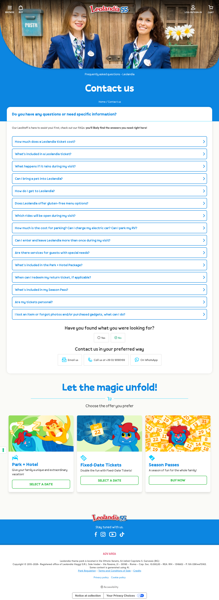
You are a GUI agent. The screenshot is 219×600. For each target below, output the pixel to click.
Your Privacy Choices (120, 595)
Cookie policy (118, 577)
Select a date (41, 484)
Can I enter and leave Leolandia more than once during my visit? (62, 240)
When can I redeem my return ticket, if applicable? (53, 277)
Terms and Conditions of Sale (114, 570)
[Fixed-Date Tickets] (109, 433)
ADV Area (109, 554)
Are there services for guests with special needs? (52, 252)
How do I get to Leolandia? (35, 191)
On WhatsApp (149, 360)
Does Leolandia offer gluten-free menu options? (51, 203)
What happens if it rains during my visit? (45, 166)
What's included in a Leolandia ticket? (43, 154)
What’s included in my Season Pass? (41, 289)
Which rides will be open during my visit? (45, 215)
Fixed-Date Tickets (100, 465)
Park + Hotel (25, 464)
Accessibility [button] (111, 587)
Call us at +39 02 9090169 (109, 360)
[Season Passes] (177, 433)
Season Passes (164, 465)
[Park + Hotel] (41, 433)
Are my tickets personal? (34, 302)
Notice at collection (88, 595)
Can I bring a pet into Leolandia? (39, 178)
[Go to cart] (211, 7)
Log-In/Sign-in (193, 12)
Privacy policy (101, 577)
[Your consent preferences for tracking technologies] (3, 450)
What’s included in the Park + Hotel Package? (48, 265)
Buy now (178, 480)
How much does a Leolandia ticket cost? (45, 141)
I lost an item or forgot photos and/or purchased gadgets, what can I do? (70, 314)
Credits (137, 570)
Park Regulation (87, 570)
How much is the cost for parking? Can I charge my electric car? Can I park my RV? (76, 228)
